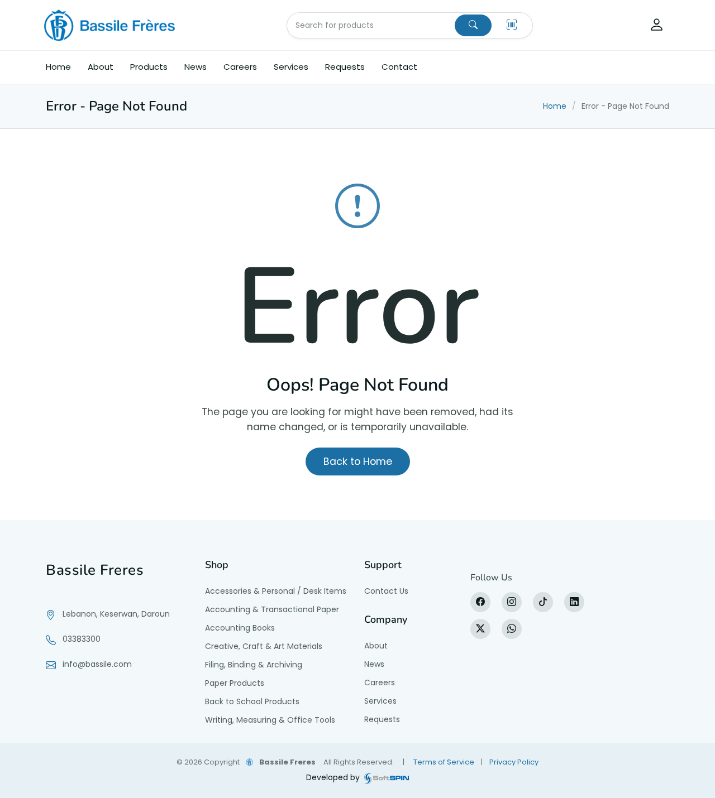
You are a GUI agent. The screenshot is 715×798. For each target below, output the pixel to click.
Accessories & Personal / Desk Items (275, 591)
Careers (240, 67)
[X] (480, 629)
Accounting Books (240, 627)
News (195, 67)
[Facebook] (480, 602)
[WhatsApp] (512, 629)
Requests (345, 67)
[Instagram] (512, 602)
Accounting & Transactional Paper (272, 609)
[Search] (473, 25)
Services (291, 67)
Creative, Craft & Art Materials (263, 646)
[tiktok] (543, 602)
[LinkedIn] (574, 602)
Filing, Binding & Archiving (253, 664)
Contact (399, 67)
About (100, 67)
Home (58, 67)
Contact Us (386, 591)
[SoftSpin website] (386, 777)
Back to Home (357, 461)
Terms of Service (443, 762)
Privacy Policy (513, 762)
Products (149, 67)
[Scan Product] (512, 25)
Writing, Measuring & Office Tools (270, 719)
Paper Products (234, 683)
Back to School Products (252, 701)
